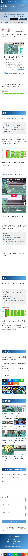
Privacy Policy (17, 541)
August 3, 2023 (6, 302)
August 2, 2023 (6, 131)
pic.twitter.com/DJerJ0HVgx (13, 127)
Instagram (9, 541)
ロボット (22, 16)
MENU (24, 1)
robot (11, 14)
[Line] (21, 380)
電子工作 (6, 14)
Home (2, 22)
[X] (4, 380)
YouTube (20, 539)
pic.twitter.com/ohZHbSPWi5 (9, 298)
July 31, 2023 (6, 243)
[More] (16, 383)
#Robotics (5, 127)
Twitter (13, 539)
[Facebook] (10, 380)
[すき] (3, 29)
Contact (14, 543)
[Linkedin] (4, 383)
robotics (14, 14)
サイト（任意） (6, 512)
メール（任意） (6, 504)
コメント (5, 481)
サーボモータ (15, 16)
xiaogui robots (5, 174)
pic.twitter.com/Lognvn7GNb (9, 239)
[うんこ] (9, 29)
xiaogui (19, 14)
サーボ (9, 16)
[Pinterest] (10, 383)
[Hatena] (16, 380)
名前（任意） (5, 497)
